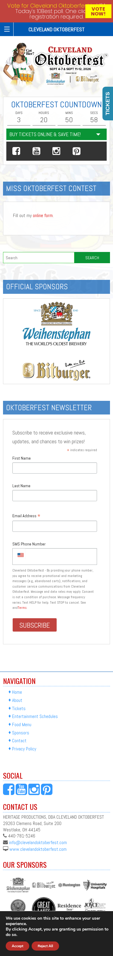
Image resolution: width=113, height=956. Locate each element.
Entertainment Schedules (35, 716)
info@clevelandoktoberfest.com (38, 842)
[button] (16, 151)
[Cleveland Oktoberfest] (56, 64)
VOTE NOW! (98, 11)
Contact (19, 741)
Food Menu (21, 724)
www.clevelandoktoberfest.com (38, 849)
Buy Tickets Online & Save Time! (45, 134)
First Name (21, 458)
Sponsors (20, 733)
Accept (17, 946)
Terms (22, 607)
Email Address (26, 516)
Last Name (21, 485)
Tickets (19, 708)
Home (17, 692)
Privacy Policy (24, 749)
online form (43, 215)
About (17, 700)
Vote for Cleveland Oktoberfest (48, 5)
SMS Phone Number (29, 544)
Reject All (45, 946)
